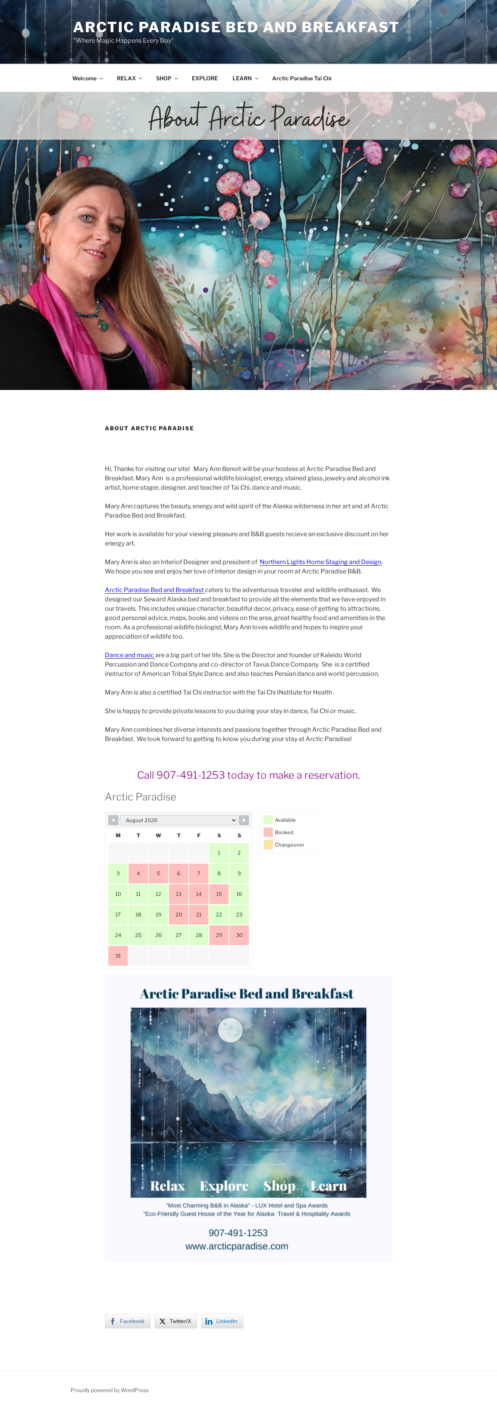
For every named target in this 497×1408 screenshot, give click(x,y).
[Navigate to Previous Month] (113, 820)
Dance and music (130, 655)
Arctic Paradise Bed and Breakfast (236, 27)
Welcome (84, 78)
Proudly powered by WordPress (110, 1390)
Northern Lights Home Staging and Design (320, 562)
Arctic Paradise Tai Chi (302, 78)
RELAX (126, 78)
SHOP (164, 78)
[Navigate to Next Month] (244, 820)
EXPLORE (205, 78)
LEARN (242, 78)
